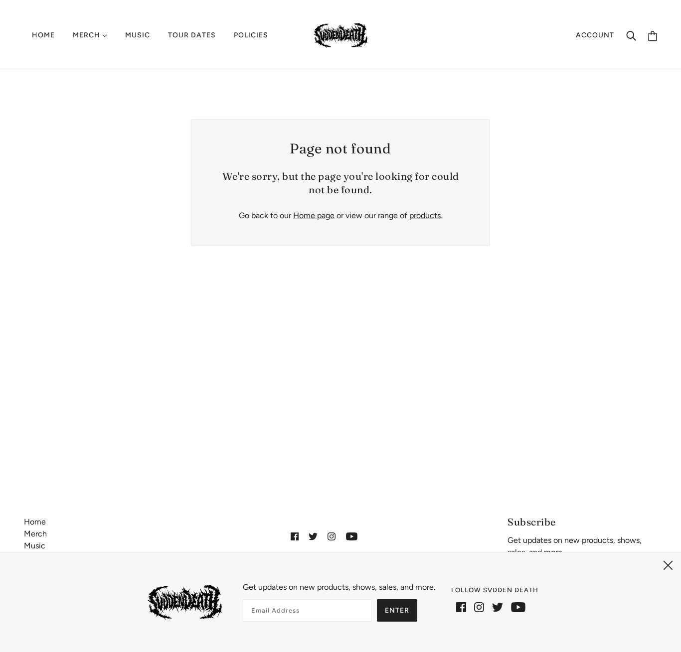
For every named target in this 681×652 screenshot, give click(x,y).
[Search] (631, 35)
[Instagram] (479, 607)
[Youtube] (518, 607)
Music (34, 545)
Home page (314, 215)
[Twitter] (497, 607)
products (425, 215)
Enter (397, 610)
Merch (35, 533)
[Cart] (652, 35)
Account (595, 35)
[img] (295, 536)
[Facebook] (461, 607)
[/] (341, 34)
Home (35, 521)
